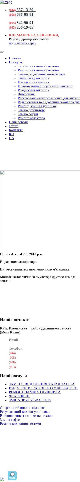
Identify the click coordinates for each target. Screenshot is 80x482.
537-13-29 (21, 353)
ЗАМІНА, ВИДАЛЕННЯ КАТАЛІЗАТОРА (42, 384)
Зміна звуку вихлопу (33, 78)
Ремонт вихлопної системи (38, 70)
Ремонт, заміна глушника (37, 106)
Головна (15, 58)
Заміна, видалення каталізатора (41, 74)
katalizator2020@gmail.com (32, 344)
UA (11, 138)
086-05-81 (21, 362)
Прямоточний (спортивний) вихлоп (45, 86)
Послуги (15, 62)
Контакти (16, 130)
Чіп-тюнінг (26, 94)
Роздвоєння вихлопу (33, 90)
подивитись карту (22, 43)
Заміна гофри (28, 114)
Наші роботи (18, 122)
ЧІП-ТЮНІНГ (19, 396)
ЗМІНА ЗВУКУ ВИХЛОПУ (30, 400)
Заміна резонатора (31, 110)
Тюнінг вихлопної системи (38, 66)
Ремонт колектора (31, 118)
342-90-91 (21, 357)
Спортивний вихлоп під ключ (23, 408)
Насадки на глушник (33, 82)
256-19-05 (21, 366)
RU (11, 134)
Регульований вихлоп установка (24, 411)
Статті (13, 126)
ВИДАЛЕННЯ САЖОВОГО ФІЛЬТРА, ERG (43, 388)
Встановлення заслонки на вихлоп (26, 415)
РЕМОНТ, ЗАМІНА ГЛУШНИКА (35, 392)
